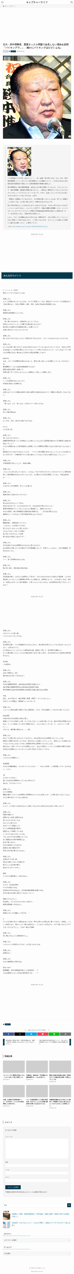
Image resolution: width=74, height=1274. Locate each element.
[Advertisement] (37, 22)
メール (7, 1170)
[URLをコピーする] (65, 1034)
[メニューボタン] (2, 2)
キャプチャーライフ (37, 2)
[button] (8, 1034)
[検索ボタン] (71, 2)
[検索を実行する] (69, 1205)
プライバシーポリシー (37, 1268)
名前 (6, 1162)
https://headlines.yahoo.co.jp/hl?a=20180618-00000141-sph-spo (30, 226)
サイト (7, 1177)
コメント (8, 1136)
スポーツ (13, 51)
